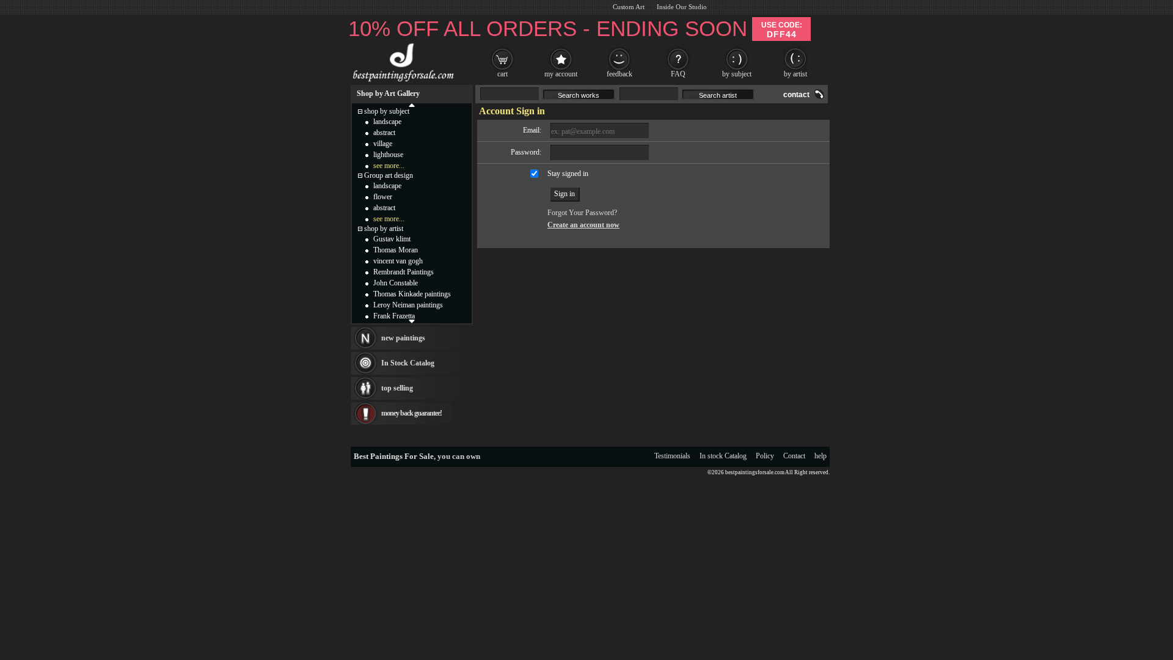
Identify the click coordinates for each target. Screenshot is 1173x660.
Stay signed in (567, 173)
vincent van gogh (398, 261)
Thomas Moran (395, 250)
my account (560, 74)
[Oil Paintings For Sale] (401, 82)
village (382, 143)
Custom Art (629, 6)
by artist (795, 74)
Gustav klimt (392, 239)
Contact (794, 456)
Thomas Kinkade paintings (412, 294)
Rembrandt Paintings (403, 272)
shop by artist (383, 228)
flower (382, 197)
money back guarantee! (411, 413)
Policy (765, 456)
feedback (619, 74)
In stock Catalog (723, 456)
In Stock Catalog (407, 363)
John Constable (395, 283)
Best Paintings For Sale (394, 456)
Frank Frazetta (394, 316)
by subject (736, 74)
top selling (397, 388)
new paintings (403, 338)
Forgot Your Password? (582, 212)
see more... (388, 165)
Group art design (388, 175)
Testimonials (672, 456)
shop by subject (386, 111)
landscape (387, 121)
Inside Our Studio (682, 6)
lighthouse (388, 154)
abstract (384, 132)
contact (796, 94)
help (820, 456)
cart (502, 74)
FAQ (678, 74)
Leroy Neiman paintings (408, 305)
